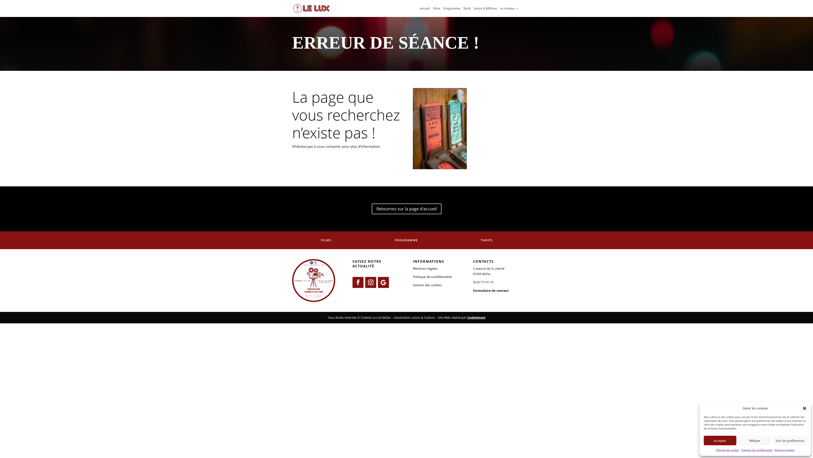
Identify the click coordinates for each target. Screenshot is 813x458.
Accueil (425, 8)
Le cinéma (507, 8)
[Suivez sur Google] (383, 282)
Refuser (754, 440)
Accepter (720, 440)
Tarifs (467, 8)
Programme (451, 8)
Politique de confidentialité (756, 450)
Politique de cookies (727, 450)
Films (436, 8)
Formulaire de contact (491, 290)
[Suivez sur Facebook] (358, 282)
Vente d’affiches (485, 8)
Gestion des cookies (427, 285)
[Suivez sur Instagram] (370, 282)
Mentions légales (784, 450)
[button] (804, 408)
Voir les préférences (790, 440)
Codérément (476, 318)
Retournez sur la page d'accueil (406, 209)
